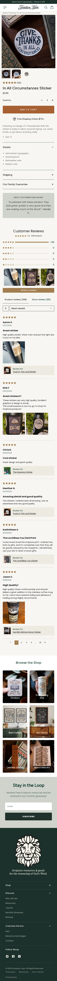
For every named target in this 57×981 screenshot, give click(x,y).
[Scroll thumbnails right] (51, 277)
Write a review (28, 290)
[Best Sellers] (15, 721)
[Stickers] (15, 686)
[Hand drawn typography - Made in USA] (28, 2)
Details (7, 147)
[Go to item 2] (31, 277)
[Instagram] (7, 956)
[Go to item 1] (12, 277)
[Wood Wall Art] (42, 756)
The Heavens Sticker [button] (23, 472)
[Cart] (52, 7)
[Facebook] (13, 956)
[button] (10, 82)
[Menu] (5, 7)
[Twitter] (19, 956)
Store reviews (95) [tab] (41, 299)
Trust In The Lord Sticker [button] (24, 371)
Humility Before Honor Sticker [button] (27, 632)
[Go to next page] (46, 642)
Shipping (7, 174)
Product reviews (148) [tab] (16, 299)
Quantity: (7, 100)
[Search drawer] (46, 7)
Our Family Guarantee (15, 184)
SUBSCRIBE (28, 816)
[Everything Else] (42, 686)
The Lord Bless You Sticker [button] (25, 560)
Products (13, 13)
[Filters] (6, 308)
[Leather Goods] (15, 756)
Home (5, 13)
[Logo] (28, 7)
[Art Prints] (42, 721)
